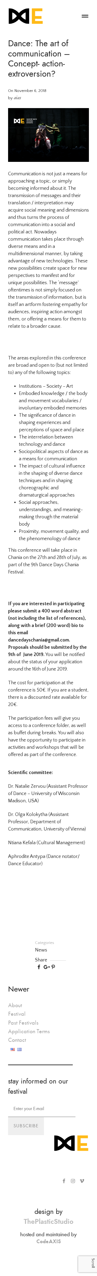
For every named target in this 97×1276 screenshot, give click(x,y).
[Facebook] (38, 967)
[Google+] (46, 967)
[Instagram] (73, 1181)
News (41, 950)
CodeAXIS (48, 1241)
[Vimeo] (82, 1181)
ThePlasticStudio (48, 1221)
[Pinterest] (53, 967)
